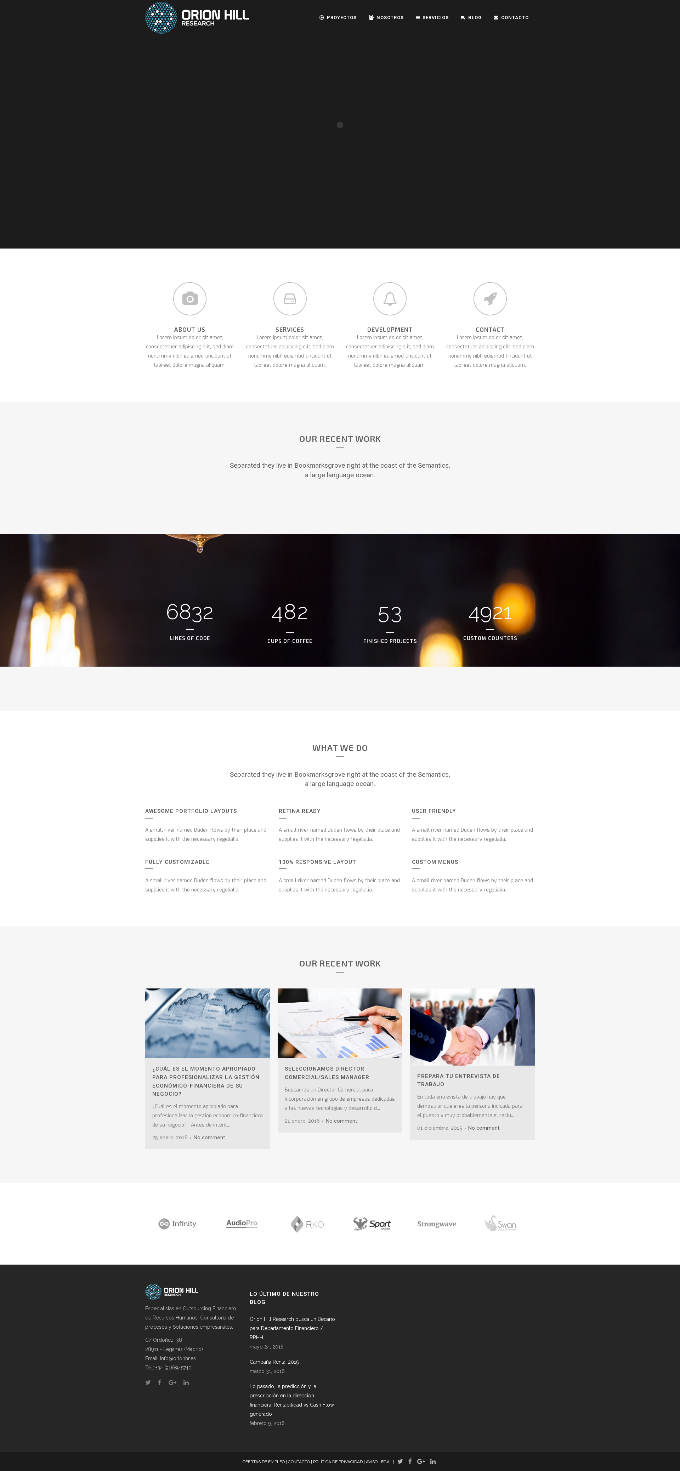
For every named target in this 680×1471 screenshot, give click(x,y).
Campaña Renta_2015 (274, 1362)
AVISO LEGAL (379, 1461)
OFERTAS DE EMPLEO (264, 1461)
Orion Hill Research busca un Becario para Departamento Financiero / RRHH (292, 1328)
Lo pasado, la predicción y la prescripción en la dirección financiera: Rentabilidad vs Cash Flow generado (292, 1400)
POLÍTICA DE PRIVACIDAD (338, 1461)
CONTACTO (299, 1461)
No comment (209, 1137)
